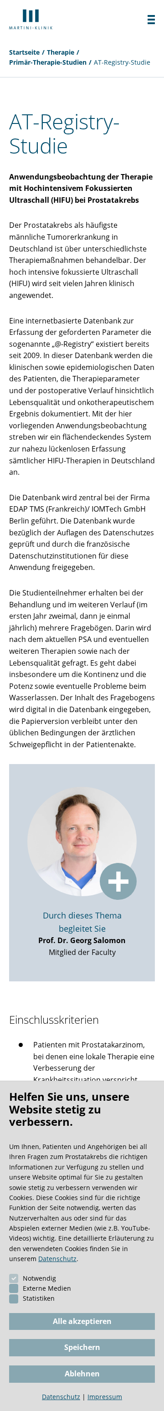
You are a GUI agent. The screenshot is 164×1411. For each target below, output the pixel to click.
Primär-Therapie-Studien (48, 62)
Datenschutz (57, 1258)
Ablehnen (82, 1374)
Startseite (24, 52)
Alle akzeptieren (82, 1321)
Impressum (104, 1396)
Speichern (82, 1347)
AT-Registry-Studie (122, 62)
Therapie (60, 52)
